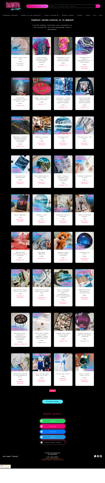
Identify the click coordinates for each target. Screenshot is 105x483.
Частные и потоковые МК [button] (51, 15)
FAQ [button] (95, 15)
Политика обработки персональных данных (52, 459)
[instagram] (98, 456)
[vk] (95, 456)
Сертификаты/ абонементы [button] (10, 15)
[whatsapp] (101, 456)
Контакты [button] (80, 15)
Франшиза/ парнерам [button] (68, 15)
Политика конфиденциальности (52, 458)
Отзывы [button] (88, 15)
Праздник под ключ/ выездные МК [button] (31, 15)
